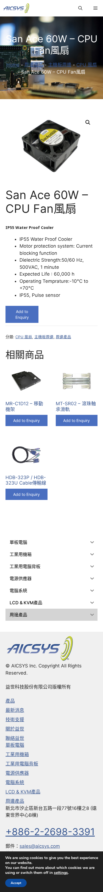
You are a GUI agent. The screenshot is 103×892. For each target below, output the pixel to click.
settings (61, 872)
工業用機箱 (17, 754)
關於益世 (14, 729)
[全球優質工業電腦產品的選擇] (16, 8)
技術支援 (14, 719)
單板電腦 (14, 745)
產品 (10, 701)
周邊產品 (33, 65)
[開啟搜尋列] (80, 8)
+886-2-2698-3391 (50, 831)
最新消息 (14, 710)
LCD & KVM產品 (22, 792)
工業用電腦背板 (21, 764)
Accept (16, 883)
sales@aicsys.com (40, 846)
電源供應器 (17, 773)
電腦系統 (14, 782)
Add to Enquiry (22, 314)
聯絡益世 (14, 738)
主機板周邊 (59, 65)
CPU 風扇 (86, 65)
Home (13, 65)
